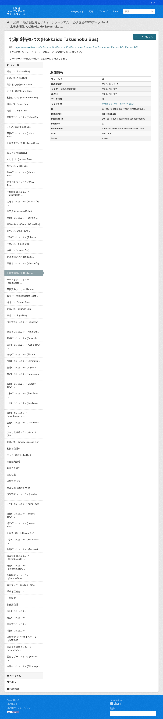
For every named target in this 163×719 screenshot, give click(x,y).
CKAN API (12, 703)
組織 (91, 11)
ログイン (150, 2)
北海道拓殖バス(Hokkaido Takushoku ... (36, 26)
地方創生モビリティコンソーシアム (46, 22)
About (115, 11)
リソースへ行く (146, 37)
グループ (103, 11)
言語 (112, 708)
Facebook (14, 688)
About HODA (13, 699)
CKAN (115, 703)
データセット (77, 11)
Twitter (12, 682)
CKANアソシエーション (19, 707)
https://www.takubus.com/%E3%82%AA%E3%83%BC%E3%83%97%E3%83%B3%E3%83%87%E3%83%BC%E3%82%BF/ (76, 47)
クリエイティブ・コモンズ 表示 (118, 103)
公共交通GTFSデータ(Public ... (92, 22)
